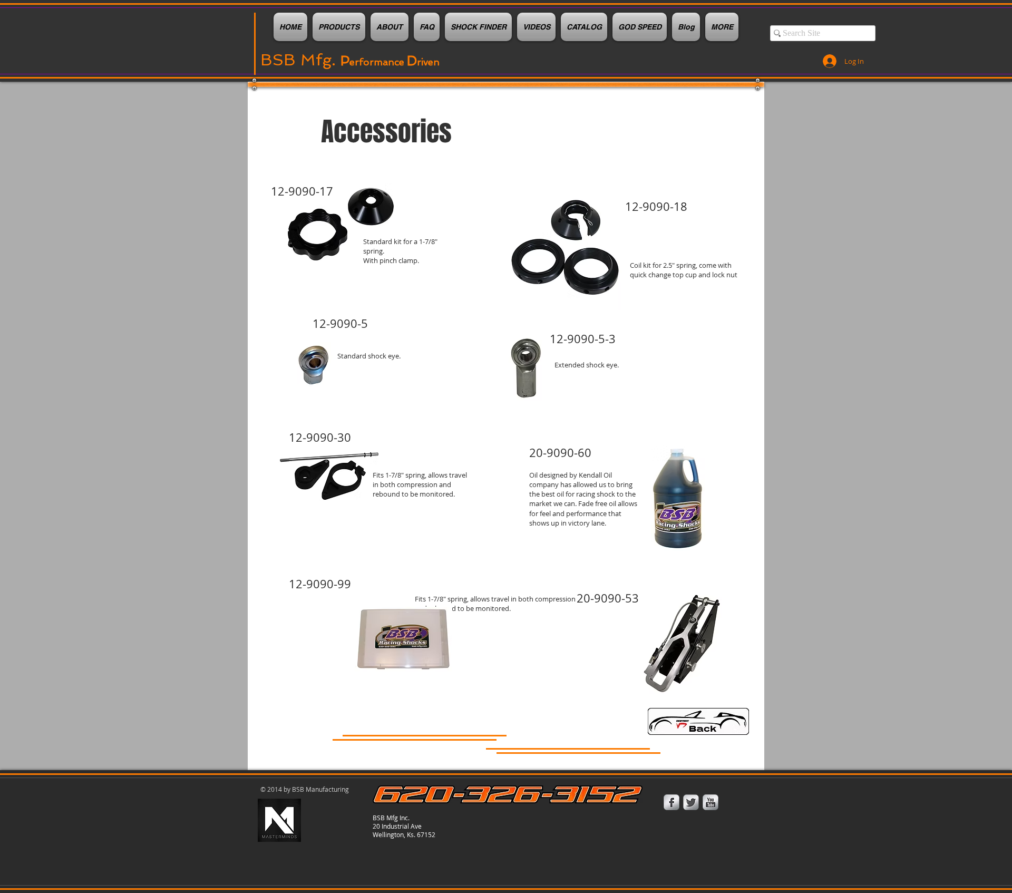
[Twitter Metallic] (691, 802)
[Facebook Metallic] (671, 802)
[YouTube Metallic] (710, 802)
